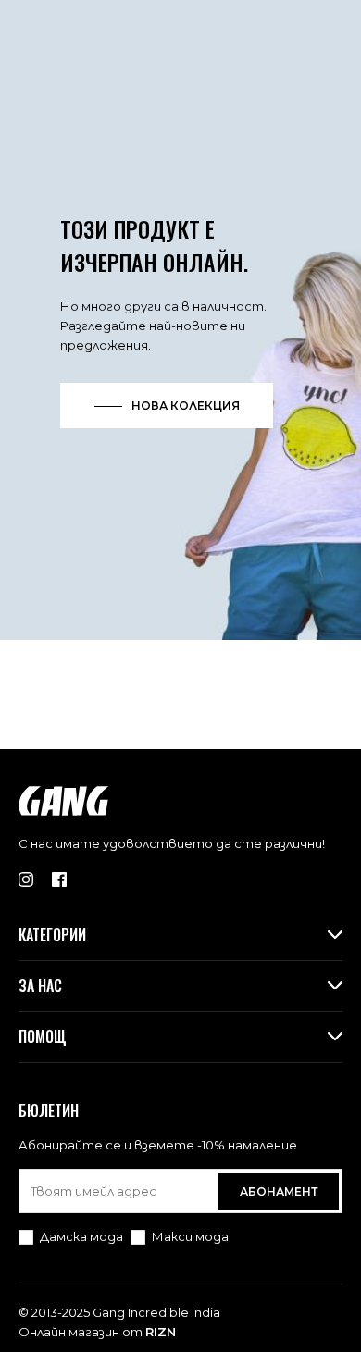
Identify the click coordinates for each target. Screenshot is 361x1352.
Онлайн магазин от (97, 1331)
